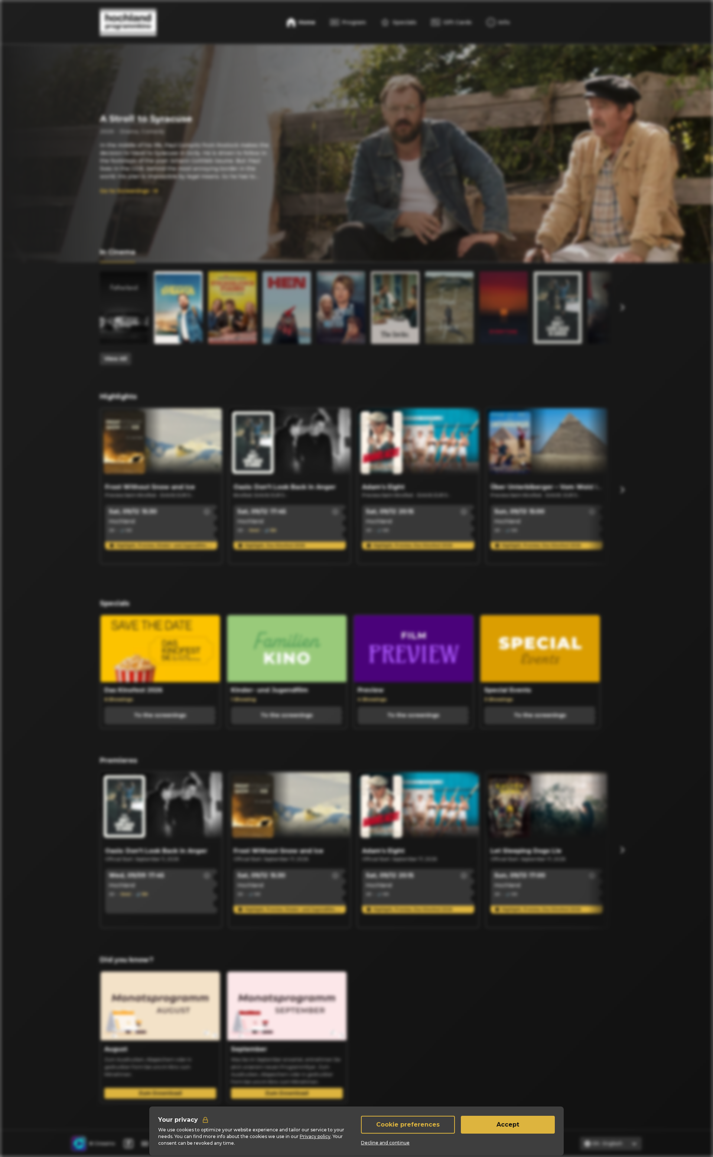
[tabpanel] (356, 318)
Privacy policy (315, 1136)
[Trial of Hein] (449, 307)
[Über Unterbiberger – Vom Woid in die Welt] (546, 444)
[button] (207, 512)
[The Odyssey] (612, 307)
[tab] (117, 253)
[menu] (498, 22)
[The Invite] (395, 307)
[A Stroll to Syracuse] (178, 307)
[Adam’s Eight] (418, 444)
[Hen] (287, 307)
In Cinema (117, 252)
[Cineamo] (78, 1143)
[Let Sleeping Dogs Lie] (546, 808)
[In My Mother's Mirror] (341, 307)
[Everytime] (503, 307)
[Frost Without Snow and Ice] (161, 444)
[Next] (622, 307)
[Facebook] (128, 1143)
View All (115, 358)
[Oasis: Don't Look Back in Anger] (558, 307)
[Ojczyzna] (124, 307)
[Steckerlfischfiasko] (232, 307)
